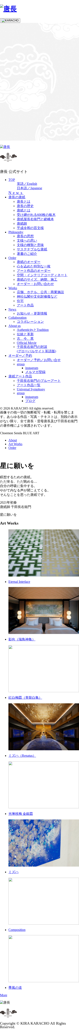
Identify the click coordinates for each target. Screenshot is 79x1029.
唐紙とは (23, 210)
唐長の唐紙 (16, 197)
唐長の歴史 (25, 206)
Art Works (15, 444)
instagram (31, 368)
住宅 (20, 301)
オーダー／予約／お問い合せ (39, 360)
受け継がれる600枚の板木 (36, 214)
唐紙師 (22, 223)
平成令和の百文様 (30, 228)
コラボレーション (30, 321)
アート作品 (25, 305)
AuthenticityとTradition (33, 330)
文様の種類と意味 (30, 245)
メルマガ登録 (35, 372)
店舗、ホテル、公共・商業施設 (40, 292)
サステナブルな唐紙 (32, 249)
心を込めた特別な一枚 (34, 266)
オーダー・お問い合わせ (35, 284)
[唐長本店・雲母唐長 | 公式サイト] (8, 9)
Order (12, 258)
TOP (11, 179)
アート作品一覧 (28, 385)
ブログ (30, 401)
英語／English (27, 183)
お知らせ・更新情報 (32, 313)
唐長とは (23, 201)
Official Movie (26, 343)
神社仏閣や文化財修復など (37, 296)
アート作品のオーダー (34, 270)
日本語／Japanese (29, 188)
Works (12, 288)
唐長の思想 (25, 236)
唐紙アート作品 (20, 376)
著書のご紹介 (27, 253)
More (3, 995)
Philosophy (15, 232)
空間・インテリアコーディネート (42, 275)
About (12, 440)
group (21, 364)
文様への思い (27, 240)
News (16, 193)
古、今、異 (25, 338)
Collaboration (17, 317)
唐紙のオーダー (28, 262)
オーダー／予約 (20, 355)
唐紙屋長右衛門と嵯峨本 (35, 219)
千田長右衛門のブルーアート (39, 380)
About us (14, 326)
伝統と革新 (25, 334)
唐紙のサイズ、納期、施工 (37, 279)
